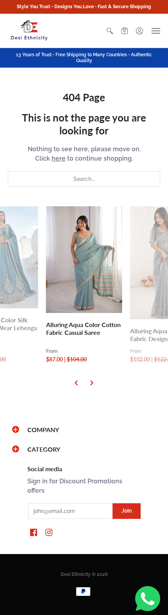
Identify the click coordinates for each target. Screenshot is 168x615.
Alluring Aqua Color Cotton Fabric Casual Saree (83, 328)
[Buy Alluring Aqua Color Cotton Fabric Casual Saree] (84, 259)
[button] (109, 31)
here (59, 158)
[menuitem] (109, 31)
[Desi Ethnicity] (29, 31)
